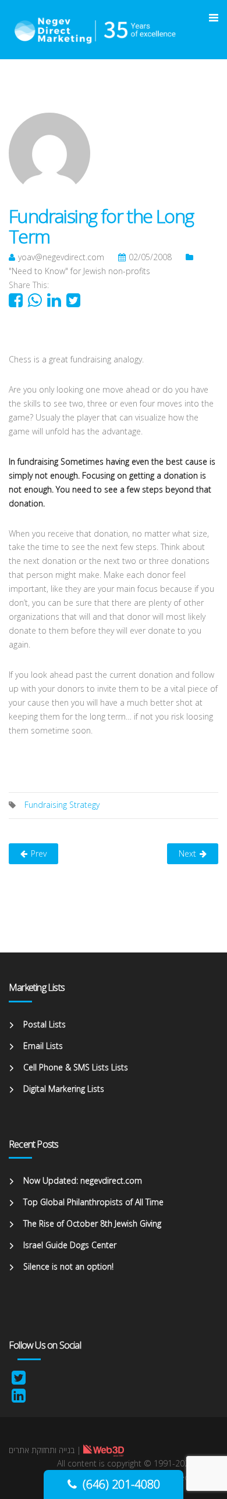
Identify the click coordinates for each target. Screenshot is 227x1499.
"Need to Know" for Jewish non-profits (79, 270)
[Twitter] (19, 1380)
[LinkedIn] (19, 1398)
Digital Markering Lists (63, 1088)
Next (187, 853)
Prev (39, 853)
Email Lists (43, 1045)
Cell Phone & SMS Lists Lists (75, 1067)
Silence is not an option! (68, 1266)
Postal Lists (44, 1024)
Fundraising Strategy (62, 804)
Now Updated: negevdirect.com (82, 1180)
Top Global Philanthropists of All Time (93, 1201)
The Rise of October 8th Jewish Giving (92, 1223)
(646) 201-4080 (121, 1484)
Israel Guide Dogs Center (69, 1244)
